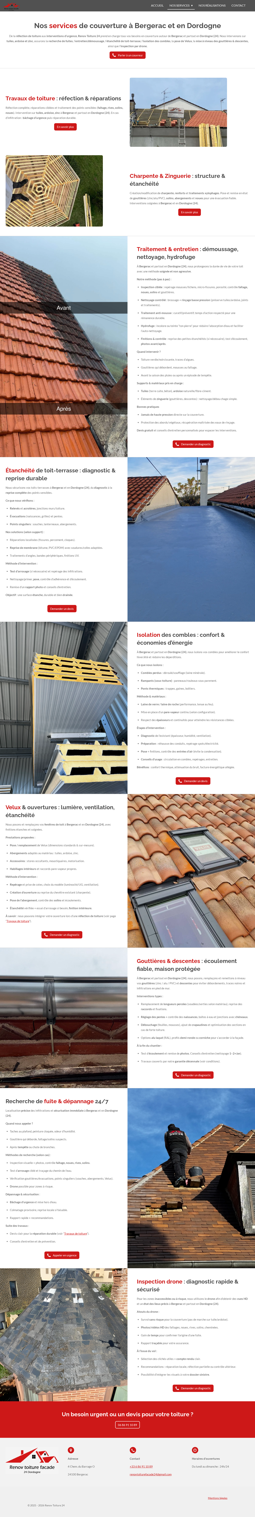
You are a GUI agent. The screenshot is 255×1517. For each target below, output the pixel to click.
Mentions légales (217, 1498)
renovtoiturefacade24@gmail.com (151, 1474)
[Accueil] (11, 6)
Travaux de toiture (18, 921)
